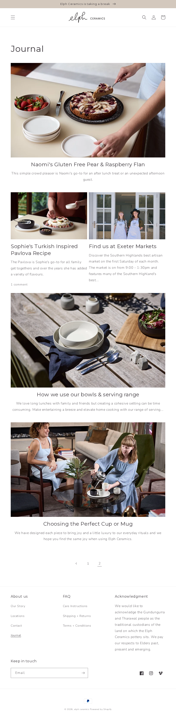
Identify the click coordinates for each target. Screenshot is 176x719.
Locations (17, 616)
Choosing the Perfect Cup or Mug (88, 524)
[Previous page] (76, 563)
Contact (16, 626)
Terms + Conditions (77, 626)
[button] (13, 17)
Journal (16, 635)
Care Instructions (75, 606)
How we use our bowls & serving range (88, 394)
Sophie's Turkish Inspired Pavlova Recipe (44, 249)
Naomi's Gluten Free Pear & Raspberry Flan (88, 164)
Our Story (18, 606)
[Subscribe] (83, 673)
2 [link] (100, 563)
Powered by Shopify (101, 709)
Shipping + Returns (77, 616)
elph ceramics (81, 709)
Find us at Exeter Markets (123, 246)
